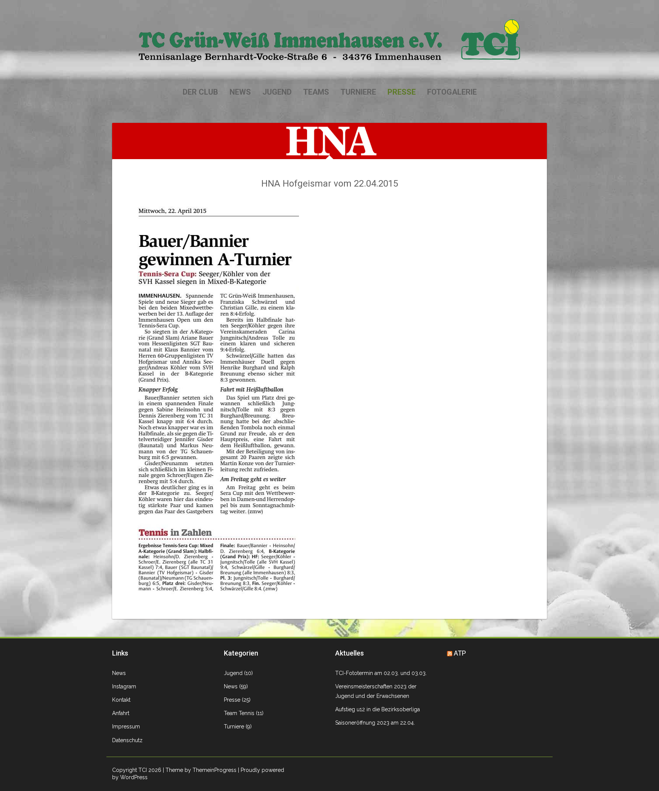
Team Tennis (239, 713)
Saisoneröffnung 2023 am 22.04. (375, 723)
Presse (401, 92)
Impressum (126, 726)
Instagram (124, 686)
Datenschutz (127, 740)
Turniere (358, 92)
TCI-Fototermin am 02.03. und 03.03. (381, 673)
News (240, 92)
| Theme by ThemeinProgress (199, 770)
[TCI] (329, 40)
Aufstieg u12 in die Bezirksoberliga (377, 709)
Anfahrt (120, 713)
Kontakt (121, 700)
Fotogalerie (452, 92)
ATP (460, 653)
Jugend (277, 92)
